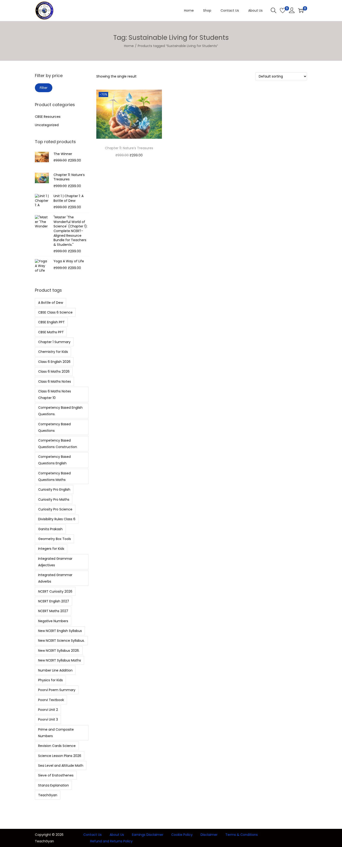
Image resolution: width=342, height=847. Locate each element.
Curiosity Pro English (54, 489)
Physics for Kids (50, 680)
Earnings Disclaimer (147, 834)
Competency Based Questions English (54, 460)
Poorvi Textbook (51, 700)
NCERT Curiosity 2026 (55, 591)
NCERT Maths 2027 (53, 611)
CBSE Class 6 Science (55, 312)
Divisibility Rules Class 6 (56, 519)
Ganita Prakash (50, 529)
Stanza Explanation (53, 785)
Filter (43, 87)
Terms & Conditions (241, 834)
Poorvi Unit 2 (48, 709)
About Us (117, 834)
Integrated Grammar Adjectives (55, 561)
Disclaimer (209, 834)
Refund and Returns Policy (111, 841)
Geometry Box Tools (54, 539)
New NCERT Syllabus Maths (59, 660)
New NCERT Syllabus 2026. (59, 650)
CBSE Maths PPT (51, 332)
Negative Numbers (53, 621)
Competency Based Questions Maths (54, 476)
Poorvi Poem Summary (56, 690)
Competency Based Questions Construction (57, 443)
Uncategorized (47, 125)
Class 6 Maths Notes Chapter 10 (54, 394)
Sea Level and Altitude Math (60, 765)
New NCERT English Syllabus (60, 630)
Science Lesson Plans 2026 (59, 755)
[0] (282, 10)
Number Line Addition (55, 670)
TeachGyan (47, 795)
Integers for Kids (51, 548)
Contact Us (92, 834)
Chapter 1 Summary (54, 342)
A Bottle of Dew (50, 302)
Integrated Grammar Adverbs (55, 578)
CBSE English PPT (51, 322)
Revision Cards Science (57, 745)
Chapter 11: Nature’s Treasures (129, 148)
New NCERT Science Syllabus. (61, 640)
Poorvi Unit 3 (48, 719)
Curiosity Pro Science (55, 509)
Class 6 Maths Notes (54, 381)
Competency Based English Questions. (60, 410)
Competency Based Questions (54, 427)
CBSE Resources (47, 116)
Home (129, 46)
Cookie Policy (182, 834)
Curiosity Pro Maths (53, 499)
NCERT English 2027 (53, 601)
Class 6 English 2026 (54, 361)
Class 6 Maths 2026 (54, 371)
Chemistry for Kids (53, 351)
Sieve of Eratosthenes (56, 775)
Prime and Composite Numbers (56, 732)
